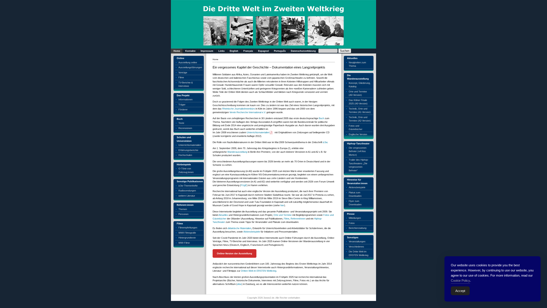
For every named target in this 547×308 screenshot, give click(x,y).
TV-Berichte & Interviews (185, 84)
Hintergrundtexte (187, 237)
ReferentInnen (298, 218)
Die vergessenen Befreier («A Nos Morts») (357, 151)
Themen (182, 209)
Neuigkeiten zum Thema (357, 64)
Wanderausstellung (237, 152)
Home (177, 51)
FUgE (244, 185)
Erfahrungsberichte (188, 150)
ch (323, 118)
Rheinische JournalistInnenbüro (238, 108)
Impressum (207, 51)
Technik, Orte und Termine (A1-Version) (360, 110)
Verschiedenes (356, 246)
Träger (181, 104)
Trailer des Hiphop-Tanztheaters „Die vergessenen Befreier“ (359, 165)
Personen (183, 214)
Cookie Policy (460, 280)
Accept (460, 291)
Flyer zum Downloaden (355, 203)
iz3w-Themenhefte (188, 185)
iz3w (325, 142)
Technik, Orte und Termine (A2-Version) (360, 119)
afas (239, 284)
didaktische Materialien (239, 228)
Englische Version (358, 134)
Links (221, 51)
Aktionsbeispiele (251, 231)
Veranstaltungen (357, 241)
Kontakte (190, 51)
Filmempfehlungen (187, 227)
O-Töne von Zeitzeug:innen (186, 170)
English (234, 51)
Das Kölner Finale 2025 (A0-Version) (358, 102)
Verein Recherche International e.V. (247, 112)
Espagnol (263, 51)
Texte (181, 123)
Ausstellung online (187, 62)
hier (282, 205)
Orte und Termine (283, 215)
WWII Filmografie (187, 232)
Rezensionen (185, 128)
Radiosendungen (187, 190)
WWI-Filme (184, 242)
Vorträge (182, 72)
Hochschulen (185, 155)
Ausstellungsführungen (190, 67)
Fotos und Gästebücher (355, 127)
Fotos (352, 223)
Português (280, 51)
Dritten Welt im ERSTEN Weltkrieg (258, 271)
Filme (181, 77)
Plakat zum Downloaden (355, 194)
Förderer (183, 109)
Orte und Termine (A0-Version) (358, 93)
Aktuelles (223, 215)
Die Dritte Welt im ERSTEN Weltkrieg (358, 253)
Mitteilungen (355, 218)
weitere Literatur (186, 195)
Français (248, 51)
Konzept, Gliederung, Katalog (360, 85)
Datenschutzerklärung (303, 51)
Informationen (185, 99)
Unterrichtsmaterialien (189, 145)
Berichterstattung (357, 228)
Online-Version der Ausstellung (234, 253)
